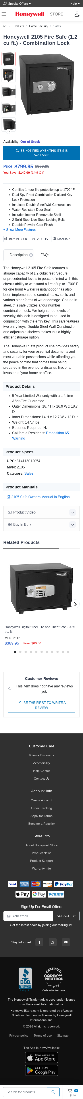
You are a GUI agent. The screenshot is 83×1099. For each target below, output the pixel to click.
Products (18, 26)
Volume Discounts (41, 755)
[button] (48, 84)
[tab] (18, 255)
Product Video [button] (24, 512)
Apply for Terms (41, 816)
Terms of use (43, 1035)
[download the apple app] (41, 1057)
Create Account (41, 800)
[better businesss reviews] (25, 980)
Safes (57, 26)
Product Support (41, 860)
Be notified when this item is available (44, 153)
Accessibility (41, 763)
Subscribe (66, 916)
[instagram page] (53, 942)
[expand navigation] (4, 14)
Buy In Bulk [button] (22, 524)
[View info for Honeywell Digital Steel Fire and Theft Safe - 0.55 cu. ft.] (41, 588)
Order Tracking (41, 808)
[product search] (53, 1092)
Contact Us (41, 778)
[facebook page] (39, 942)
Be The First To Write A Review (44, 705)
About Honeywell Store (42, 845)
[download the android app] (41, 1070)
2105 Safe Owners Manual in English (40, 497)
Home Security (38, 26)
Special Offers (18, 3)
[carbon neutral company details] (53, 980)
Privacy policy (18, 1035)
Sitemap (63, 1035)
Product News (41, 853)
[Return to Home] (5, 26)
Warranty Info (41, 868)
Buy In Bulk (18, 239)
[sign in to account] (77, 14)
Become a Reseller (41, 823)
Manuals (64, 239)
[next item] (8, 131)
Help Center (41, 770)
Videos (42, 239)
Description (19, 255)
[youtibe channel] (66, 942)
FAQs (45, 255)
